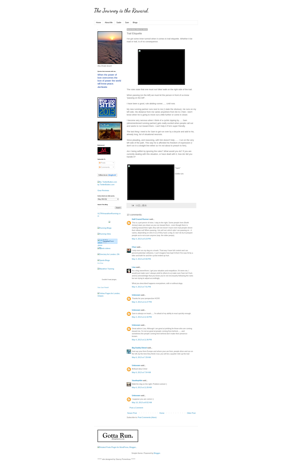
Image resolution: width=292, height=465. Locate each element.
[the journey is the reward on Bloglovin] (107, 176)
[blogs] (104, 260)
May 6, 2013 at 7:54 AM (141, 372)
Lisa (134, 267)
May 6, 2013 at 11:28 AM (142, 387)
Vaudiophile (137, 380)
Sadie (118, 22)
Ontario (105, 242)
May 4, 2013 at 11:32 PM (142, 317)
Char (134, 247)
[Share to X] (141, 205)
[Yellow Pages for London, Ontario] (109, 296)
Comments (105, 167)
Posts (102, 163)
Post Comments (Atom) (147, 417)
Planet (108, 241)
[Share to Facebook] (143, 205)
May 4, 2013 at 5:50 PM (141, 259)
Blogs (135, 22)
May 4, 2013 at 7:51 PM (141, 287)
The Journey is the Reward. (121, 10)
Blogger (157, 453)
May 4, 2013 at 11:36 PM (142, 340)
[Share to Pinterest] (145, 205)
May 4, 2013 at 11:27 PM (142, 302)
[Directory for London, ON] (108, 254)
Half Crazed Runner (140, 219)
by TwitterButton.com (106, 185)
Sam (127, 22)
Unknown (136, 295)
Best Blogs (100, 263)
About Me (109, 22)
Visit (103, 287)
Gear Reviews (103, 190)
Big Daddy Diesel (139, 348)
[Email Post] (132, 205)
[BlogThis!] (139, 205)
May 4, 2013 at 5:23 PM (141, 239)
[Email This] (137, 205)
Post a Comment (136, 408)
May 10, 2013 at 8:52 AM (142, 402)
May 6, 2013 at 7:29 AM (141, 357)
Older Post (191, 413)
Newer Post (132, 413)
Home (98, 22)
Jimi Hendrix (102, 87)
